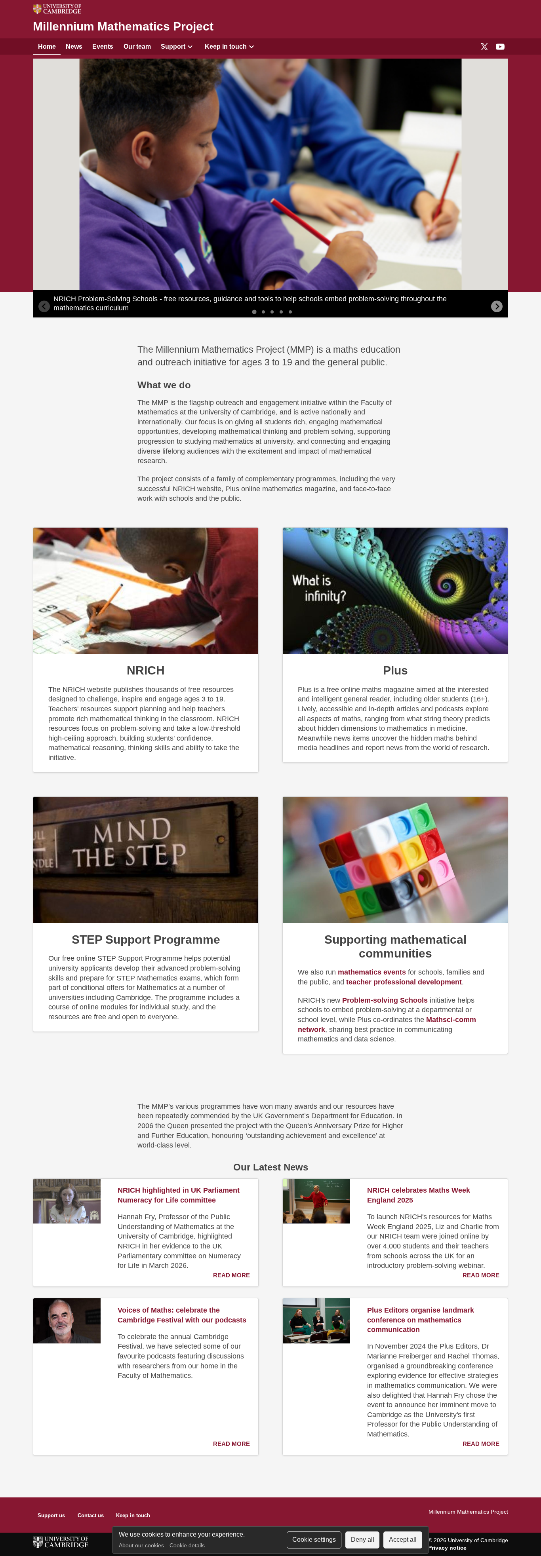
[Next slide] (497, 306)
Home (47, 46)
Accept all (403, 1539)
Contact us (91, 1515)
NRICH (146, 670)
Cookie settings (314, 1539)
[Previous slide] (44, 306)
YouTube (500, 46)
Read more (231, 1275)
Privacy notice (447, 1548)
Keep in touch (226, 46)
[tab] (254, 312)
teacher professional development (404, 982)
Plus (395, 670)
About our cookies (141, 1545)
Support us (51, 1515)
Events (102, 46)
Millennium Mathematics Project (123, 26)
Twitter (484, 46)
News (74, 46)
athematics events (372, 972)
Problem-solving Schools (385, 1000)
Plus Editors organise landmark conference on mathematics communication (420, 1320)
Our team (137, 46)
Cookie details (187, 1545)
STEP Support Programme (146, 939)
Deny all (362, 1539)
